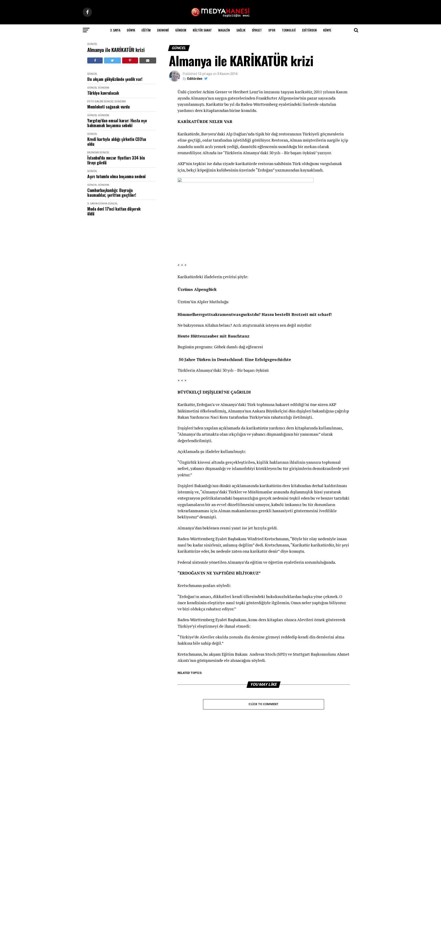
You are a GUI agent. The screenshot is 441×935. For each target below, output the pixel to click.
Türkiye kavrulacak (103, 93)
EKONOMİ (163, 30)
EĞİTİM (146, 30)
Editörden (309, 30)
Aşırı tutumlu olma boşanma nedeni (116, 176)
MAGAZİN (224, 30)
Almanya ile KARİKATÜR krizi (115, 50)
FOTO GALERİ (95, 101)
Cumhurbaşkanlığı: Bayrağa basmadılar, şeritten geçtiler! (111, 192)
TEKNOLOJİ (289, 30)
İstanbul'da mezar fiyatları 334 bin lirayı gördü (116, 160)
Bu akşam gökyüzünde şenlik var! (114, 79)
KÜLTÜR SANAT (202, 30)
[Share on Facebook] (95, 60)
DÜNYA (131, 30)
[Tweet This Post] (112, 60)
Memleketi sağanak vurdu (108, 106)
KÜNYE (327, 30)
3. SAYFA (115, 30)
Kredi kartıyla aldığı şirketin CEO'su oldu (116, 141)
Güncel (92, 44)
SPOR (271, 30)
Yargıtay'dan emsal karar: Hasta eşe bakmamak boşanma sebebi (117, 123)
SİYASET (257, 30)
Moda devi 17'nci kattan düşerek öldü (114, 211)
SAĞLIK (240, 30)
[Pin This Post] (130, 60)
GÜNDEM (180, 30)
